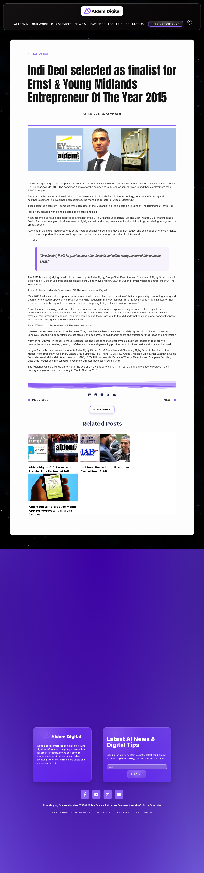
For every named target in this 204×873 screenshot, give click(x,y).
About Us (114, 24)
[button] (89, 395)
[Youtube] (96, 794)
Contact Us (135, 24)
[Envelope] (119, 794)
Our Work (40, 24)
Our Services (61, 24)
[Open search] (189, 22)
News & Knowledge (90, 24)
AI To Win (21, 24)
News (34, 53)
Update (43, 53)
